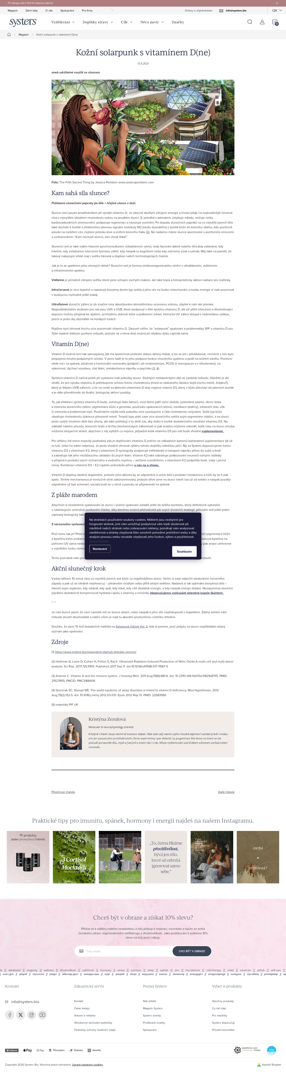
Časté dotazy (82, 1008)
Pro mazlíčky (219, 1015)
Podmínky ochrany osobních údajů (95, 1030)
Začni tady (31, 10)
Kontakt (78, 1001)
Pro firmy (87, 10)
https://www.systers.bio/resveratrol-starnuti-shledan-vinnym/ (95, 652)
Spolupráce (67, 10)
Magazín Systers (153, 1008)
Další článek (226, 792)
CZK (274, 10)
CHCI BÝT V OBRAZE (192, 951)
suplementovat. (213, 431)
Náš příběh (149, 1001)
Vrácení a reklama (84, 1015)
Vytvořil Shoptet (271, 1065)
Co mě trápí (219, 1008)
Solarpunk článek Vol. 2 (132, 626)
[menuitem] (63, 22)
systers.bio (31, 1015)
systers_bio (20, 1015)
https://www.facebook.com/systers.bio (9, 1015)
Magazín (13, 10)
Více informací (99, 541)
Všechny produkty (223, 1001)
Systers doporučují (223, 1022)
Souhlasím (184, 551)
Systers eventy (152, 1015)
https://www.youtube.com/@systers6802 (42, 1015)
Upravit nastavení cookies (87, 1065)
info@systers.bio (25, 1001)
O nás (49, 10)
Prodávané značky (154, 1022)
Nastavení (100, 548)
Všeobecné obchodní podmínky (93, 1022)
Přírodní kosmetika (223, 1030)
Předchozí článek (63, 792)
